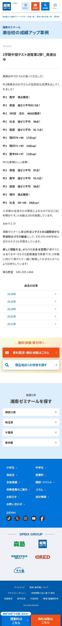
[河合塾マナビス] (19, 558)
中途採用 (34, 598)
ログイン (25, 8)
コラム (39, 489)
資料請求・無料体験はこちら (31, 352)
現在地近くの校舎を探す (31, 365)
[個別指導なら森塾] (19, 545)
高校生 (10, 475)
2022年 (11, 324)
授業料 (39, 475)
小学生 (10, 467)
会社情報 (41, 497)
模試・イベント (44, 482)
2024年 (11, 309)
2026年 (11, 294)
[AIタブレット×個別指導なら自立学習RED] (42, 558)
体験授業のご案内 (16, 489)
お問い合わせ (14, 504)
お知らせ (11, 497)
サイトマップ (19, 587)
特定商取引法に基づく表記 (43, 592)
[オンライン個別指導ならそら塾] (19, 571)
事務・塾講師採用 (50, 598)
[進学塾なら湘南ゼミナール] (42, 545)
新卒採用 (21, 598)
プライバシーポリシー (17, 592)
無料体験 (45, 620)
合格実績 (11, 482)
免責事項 (8, 598)
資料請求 (35, 8)
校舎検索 (45, 8)
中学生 (39, 467)
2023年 (11, 316)
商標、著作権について (39, 587)
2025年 (11, 301)
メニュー (55, 8)
